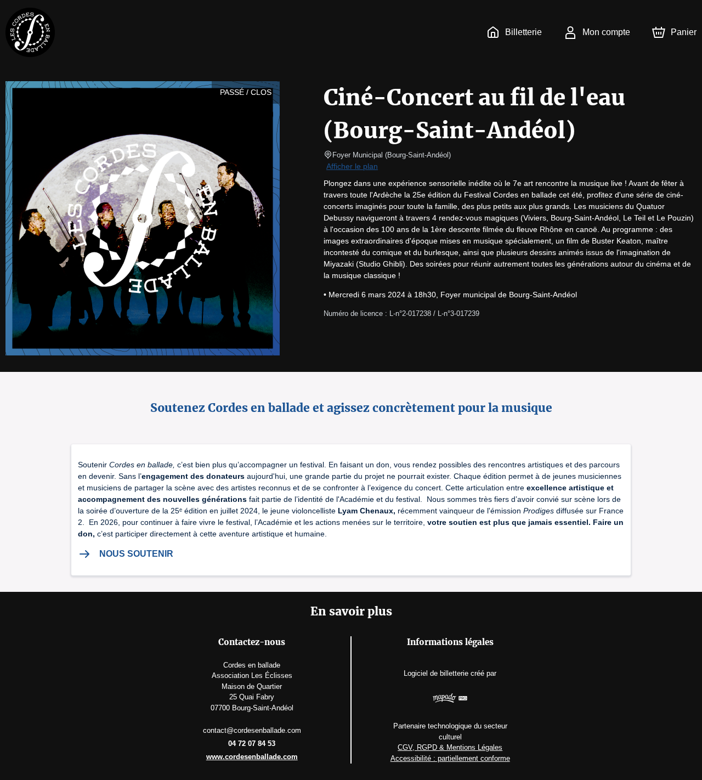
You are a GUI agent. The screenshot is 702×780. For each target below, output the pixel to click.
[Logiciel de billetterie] (450, 699)
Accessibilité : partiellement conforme (450, 758)
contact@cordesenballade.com (252, 730)
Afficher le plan (352, 166)
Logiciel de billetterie (436, 673)
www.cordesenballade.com (252, 757)
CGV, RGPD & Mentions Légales (450, 747)
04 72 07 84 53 (251, 743)
